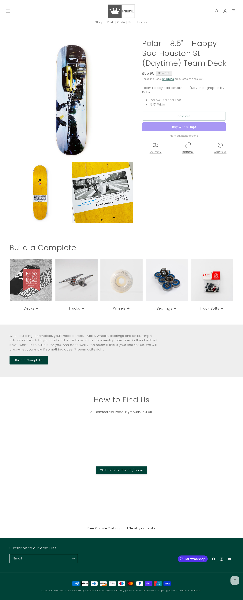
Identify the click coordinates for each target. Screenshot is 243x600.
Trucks (74, 308)
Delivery (156, 152)
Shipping (168, 79)
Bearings (164, 308)
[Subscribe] (73, 558)
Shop (99, 22)
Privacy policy (124, 590)
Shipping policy (166, 590)
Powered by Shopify (83, 590)
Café (121, 22)
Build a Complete (42, 247)
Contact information (190, 590)
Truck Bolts (209, 308)
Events (142, 22)
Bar (131, 22)
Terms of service (144, 590)
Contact (220, 152)
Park (110, 22)
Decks (29, 308)
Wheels (119, 308)
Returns (187, 152)
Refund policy (105, 590)
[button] (8, 11)
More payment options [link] (184, 135)
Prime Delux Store (61, 590)
